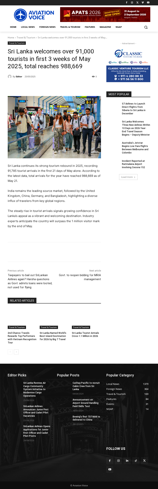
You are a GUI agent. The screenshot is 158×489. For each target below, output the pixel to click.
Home (11, 37)
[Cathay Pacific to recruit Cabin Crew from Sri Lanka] (63, 386)
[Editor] (10, 76)
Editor (19, 76)
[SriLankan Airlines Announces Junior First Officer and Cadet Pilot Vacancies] (14, 409)
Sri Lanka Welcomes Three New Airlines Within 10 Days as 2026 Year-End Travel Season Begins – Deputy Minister (136, 128)
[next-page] (16, 351)
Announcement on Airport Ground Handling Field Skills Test (85, 403)
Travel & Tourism (26, 37)
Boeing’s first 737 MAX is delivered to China (86, 418)
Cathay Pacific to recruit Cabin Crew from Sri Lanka (86, 386)
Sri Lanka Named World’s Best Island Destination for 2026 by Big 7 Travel (53, 336)
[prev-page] (10, 351)
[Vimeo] (142, 3)
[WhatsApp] (61, 86)
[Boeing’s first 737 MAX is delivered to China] (63, 419)
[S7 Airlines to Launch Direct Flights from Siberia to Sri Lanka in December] (112, 106)
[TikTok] (135, 460)
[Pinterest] (52, 86)
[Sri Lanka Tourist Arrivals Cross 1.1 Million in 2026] (86, 319)
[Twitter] (137, 3)
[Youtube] (148, 3)
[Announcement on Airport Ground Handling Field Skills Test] (63, 402)
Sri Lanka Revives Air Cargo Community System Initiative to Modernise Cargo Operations (34, 389)
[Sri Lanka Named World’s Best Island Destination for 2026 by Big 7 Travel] (54, 319)
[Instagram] (132, 3)
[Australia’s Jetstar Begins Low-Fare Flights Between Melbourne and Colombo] (112, 146)
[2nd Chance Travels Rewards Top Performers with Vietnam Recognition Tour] (22, 319)
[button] (145, 27)
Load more (127, 177)
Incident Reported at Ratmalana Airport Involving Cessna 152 (133, 164)
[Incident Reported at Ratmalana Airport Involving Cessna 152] (112, 164)
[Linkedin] (127, 460)
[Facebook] (126, 3)
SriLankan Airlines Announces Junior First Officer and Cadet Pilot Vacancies (36, 411)
